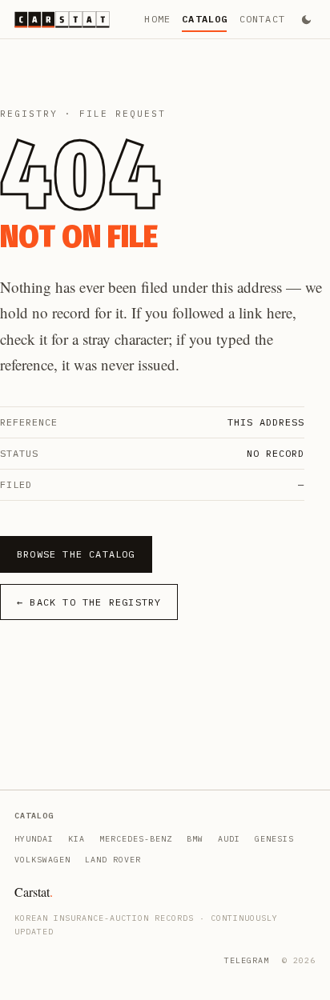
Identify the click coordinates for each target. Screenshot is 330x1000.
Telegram (246, 960)
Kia (76, 839)
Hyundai (34, 839)
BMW (195, 839)
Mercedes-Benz (135, 839)
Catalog (204, 19)
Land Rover (113, 859)
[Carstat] (62, 19)
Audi (229, 839)
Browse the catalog (76, 554)
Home (157, 19)
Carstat (33, 891)
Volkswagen (42, 859)
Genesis (274, 839)
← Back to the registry (89, 602)
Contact (262, 19)
